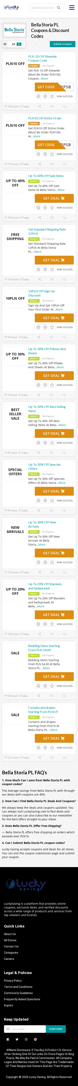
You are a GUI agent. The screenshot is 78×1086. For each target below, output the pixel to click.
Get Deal (52, 198)
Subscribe (56, 1029)
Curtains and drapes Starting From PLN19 (43, 710)
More (44, 78)
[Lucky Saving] (11, 7)
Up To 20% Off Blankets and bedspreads (45, 586)
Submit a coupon (62, 43)
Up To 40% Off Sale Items (46, 176)
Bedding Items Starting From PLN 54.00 (44, 648)
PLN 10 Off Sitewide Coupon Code (42, 58)
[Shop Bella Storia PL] (14, 30)
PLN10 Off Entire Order (44, 118)
